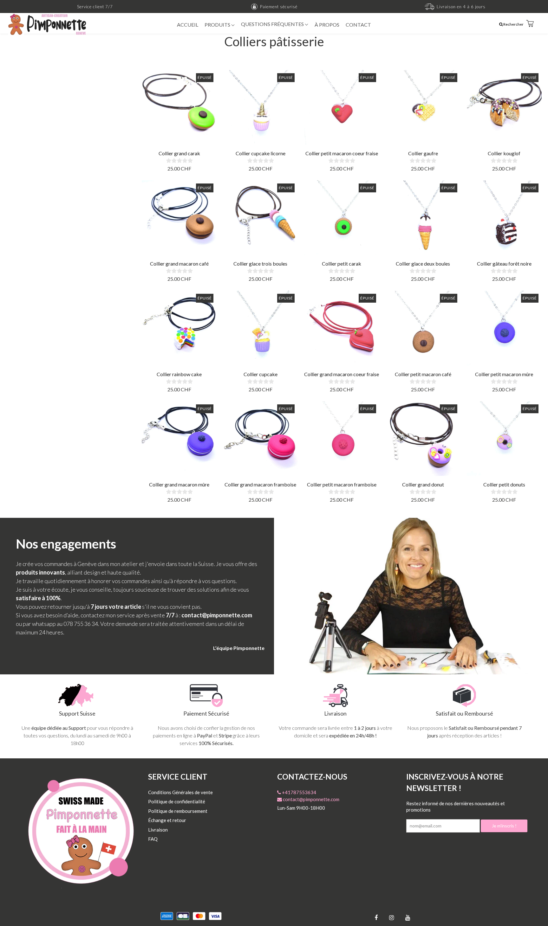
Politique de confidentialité (176, 801)
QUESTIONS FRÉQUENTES (273, 24)
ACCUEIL (187, 25)
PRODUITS (218, 25)
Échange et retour (167, 820)
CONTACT (358, 25)
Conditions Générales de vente (180, 792)
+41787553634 (298, 792)
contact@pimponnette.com (310, 799)
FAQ (153, 839)
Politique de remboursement (177, 811)
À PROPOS (327, 25)
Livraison (158, 830)
